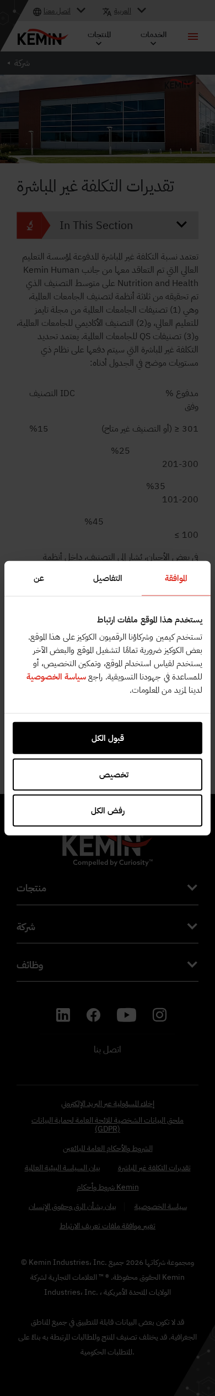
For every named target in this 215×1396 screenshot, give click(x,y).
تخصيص (113, 774)
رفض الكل (108, 811)
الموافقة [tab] (176, 578)
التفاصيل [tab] (107, 578)
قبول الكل (108, 738)
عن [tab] (39, 578)
